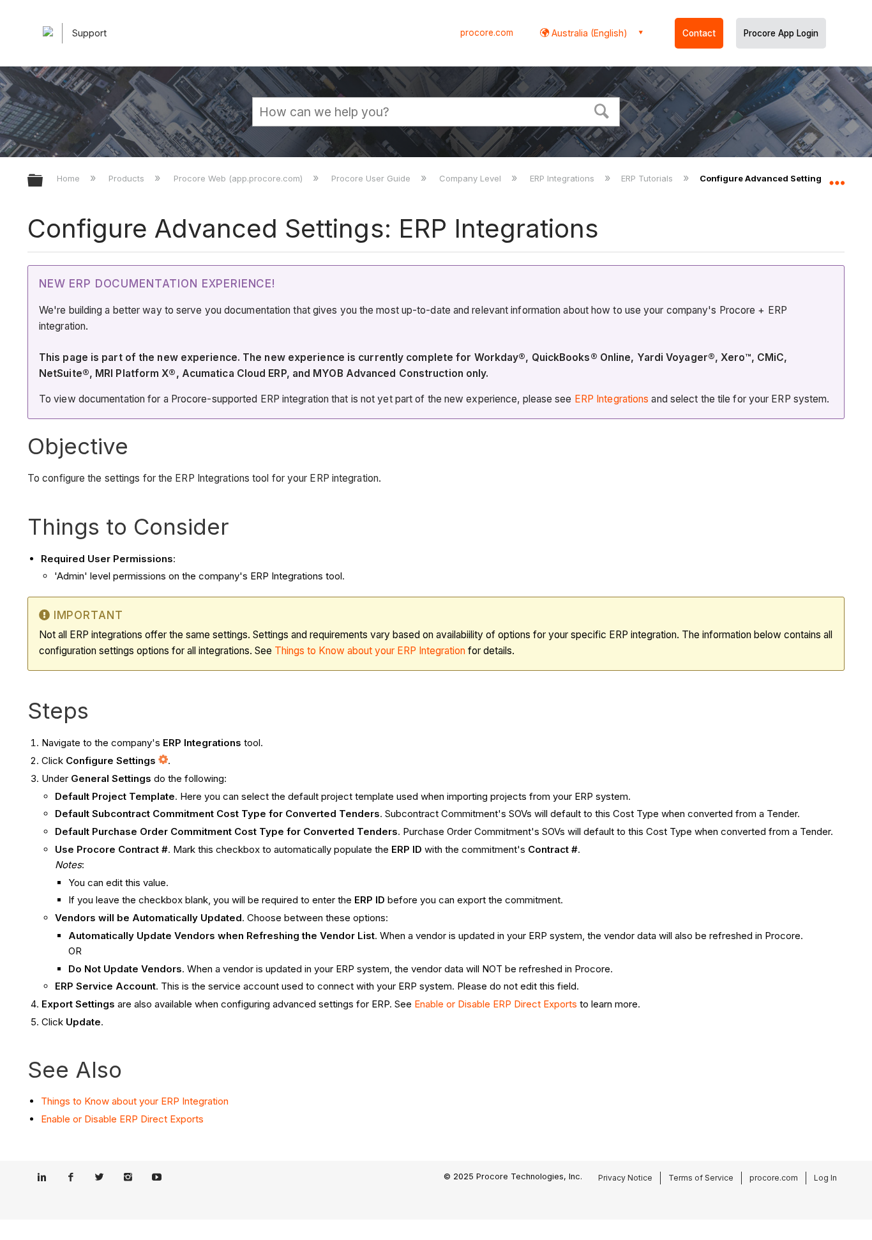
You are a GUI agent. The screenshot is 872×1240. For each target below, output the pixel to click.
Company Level (471, 178)
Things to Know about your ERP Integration (369, 651)
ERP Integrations (563, 178)
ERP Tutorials (648, 178)
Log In (825, 1178)
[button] (602, 110)
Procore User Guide (372, 178)
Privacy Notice (625, 1178)
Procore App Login (781, 33)
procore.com (486, 32)
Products (128, 178)
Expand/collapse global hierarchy (43, 181)
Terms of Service (700, 1178)
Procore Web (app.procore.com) (239, 178)
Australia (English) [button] (588, 32)
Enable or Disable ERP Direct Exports (495, 1004)
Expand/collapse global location (837, 177)
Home (69, 178)
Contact (699, 33)
